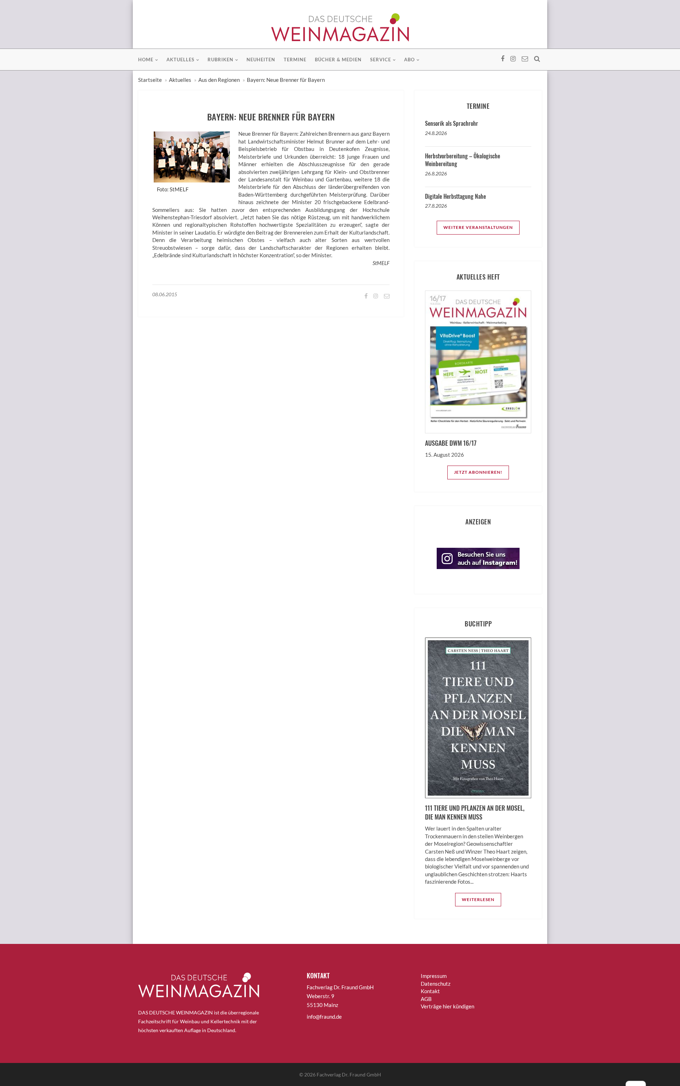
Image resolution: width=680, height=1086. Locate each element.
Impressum (434, 976)
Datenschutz (435, 983)
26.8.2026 (436, 173)
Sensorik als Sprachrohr (451, 123)
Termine (295, 59)
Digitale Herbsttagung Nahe (455, 196)
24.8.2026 (436, 133)
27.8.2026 (436, 206)
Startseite (150, 80)
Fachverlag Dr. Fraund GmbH (349, 1074)
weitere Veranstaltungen (478, 227)
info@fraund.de (324, 1016)
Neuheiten (260, 59)
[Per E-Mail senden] (386, 295)
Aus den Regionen (219, 80)
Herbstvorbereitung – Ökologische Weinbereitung (462, 160)
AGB (426, 999)
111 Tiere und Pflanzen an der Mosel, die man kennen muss (475, 812)
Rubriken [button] (220, 59)
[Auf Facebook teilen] (365, 295)
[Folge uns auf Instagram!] (375, 295)
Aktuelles (180, 80)
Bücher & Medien (338, 59)
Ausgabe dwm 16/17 (450, 443)
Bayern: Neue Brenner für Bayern (286, 80)
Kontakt (430, 991)
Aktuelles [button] (180, 59)
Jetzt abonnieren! (478, 472)
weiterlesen (478, 899)
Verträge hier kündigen (447, 1006)
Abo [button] (409, 59)
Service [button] (380, 59)
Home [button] (145, 59)
